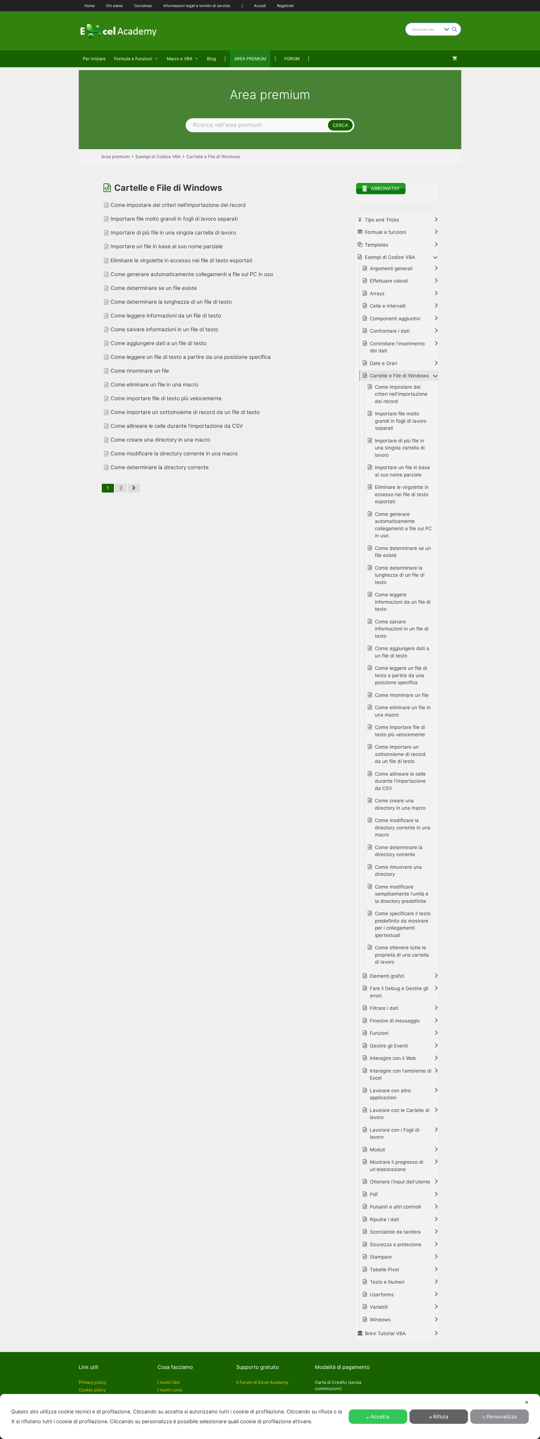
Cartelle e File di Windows (213, 156)
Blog (211, 58)
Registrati (285, 5)
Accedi (260, 5)
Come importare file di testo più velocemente (166, 398)
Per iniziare (94, 58)
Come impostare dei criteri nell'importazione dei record (178, 205)
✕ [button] (527, 1402)
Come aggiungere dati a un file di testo (158, 343)
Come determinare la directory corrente (160, 467)
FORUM (292, 58)
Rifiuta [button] (440, 1417)
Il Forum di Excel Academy (262, 1382)
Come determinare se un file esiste (154, 288)
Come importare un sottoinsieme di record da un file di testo (185, 412)
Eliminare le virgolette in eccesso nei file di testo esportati (181, 260)
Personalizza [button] (502, 1417)
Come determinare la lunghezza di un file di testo (171, 302)
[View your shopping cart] (454, 58)
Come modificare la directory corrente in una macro (174, 453)
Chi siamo (114, 5)
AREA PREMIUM (250, 58)
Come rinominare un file (140, 371)
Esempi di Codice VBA (158, 156)
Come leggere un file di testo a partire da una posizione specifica (191, 357)
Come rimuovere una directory (398, 870)
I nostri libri (169, 1382)
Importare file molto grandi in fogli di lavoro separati (174, 219)
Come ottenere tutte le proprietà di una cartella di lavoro (402, 955)
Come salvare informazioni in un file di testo (164, 329)
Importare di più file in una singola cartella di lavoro (173, 232)
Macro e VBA (179, 58)
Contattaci (143, 5)
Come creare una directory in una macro (160, 440)
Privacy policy (92, 1382)
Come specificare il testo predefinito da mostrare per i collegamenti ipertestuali (403, 924)
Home (89, 5)
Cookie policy (92, 1390)
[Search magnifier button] (454, 29)
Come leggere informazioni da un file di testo (166, 315)
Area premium (115, 156)
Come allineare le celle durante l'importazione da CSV (177, 426)
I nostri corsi (170, 1390)
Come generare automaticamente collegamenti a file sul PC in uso (192, 274)
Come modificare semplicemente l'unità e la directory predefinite (401, 894)
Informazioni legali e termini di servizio (196, 5)
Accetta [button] (380, 1417)
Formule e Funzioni (133, 58)
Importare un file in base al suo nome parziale (167, 246)
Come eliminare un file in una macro (154, 384)
